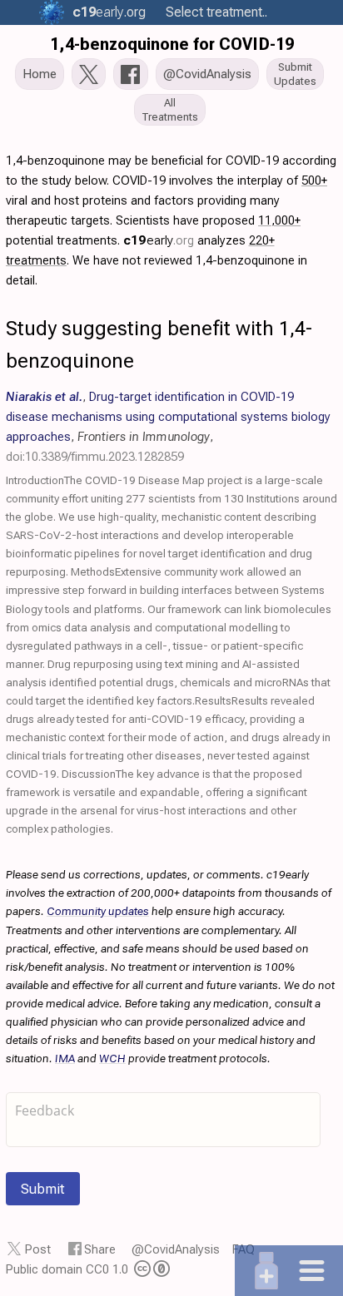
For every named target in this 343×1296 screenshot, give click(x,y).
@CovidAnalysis (176, 1249)
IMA (65, 1058)
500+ (314, 180)
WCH (112, 1058)
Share (100, 1249)
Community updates (98, 911)
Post (38, 1249)
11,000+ (279, 220)
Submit (43, 1188)
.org (109, 12)
